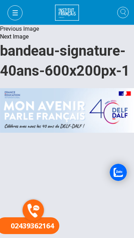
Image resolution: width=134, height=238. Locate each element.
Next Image (14, 36)
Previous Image (19, 28)
